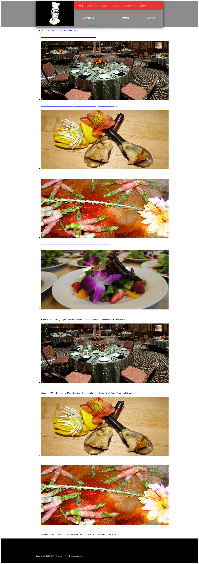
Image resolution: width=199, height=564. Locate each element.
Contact (143, 5)
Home (80, 5)
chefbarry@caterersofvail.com (98, 25)
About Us (92, 5)
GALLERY (105, 5)
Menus (116, 5)
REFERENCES (129, 5)
